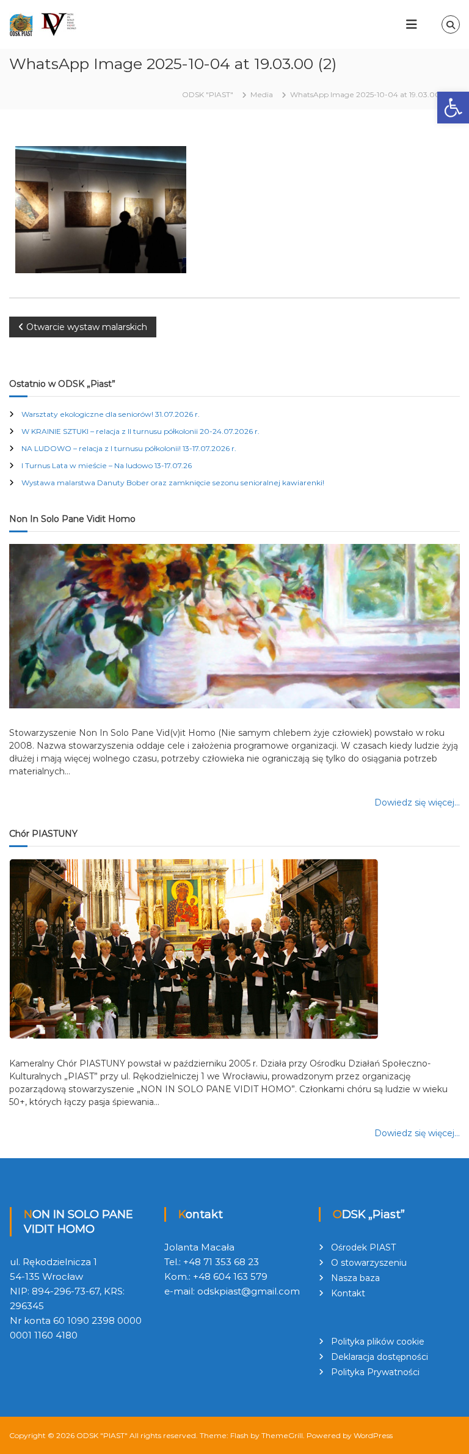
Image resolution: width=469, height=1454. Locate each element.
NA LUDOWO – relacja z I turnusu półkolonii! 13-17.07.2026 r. (128, 448)
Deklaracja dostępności (379, 1356)
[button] (453, 107)
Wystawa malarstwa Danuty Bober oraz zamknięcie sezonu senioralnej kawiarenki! (172, 482)
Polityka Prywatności (375, 1372)
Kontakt (348, 1293)
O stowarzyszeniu (369, 1262)
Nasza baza (355, 1277)
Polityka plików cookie (377, 1341)
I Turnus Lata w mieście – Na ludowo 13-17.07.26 (106, 465)
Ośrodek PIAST (363, 1247)
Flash (239, 1435)
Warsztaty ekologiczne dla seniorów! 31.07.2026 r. (110, 414)
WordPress (373, 1435)
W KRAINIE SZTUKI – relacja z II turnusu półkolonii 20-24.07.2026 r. (140, 431)
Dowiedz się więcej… (417, 802)
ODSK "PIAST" (102, 1435)
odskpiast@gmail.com (248, 1291)
